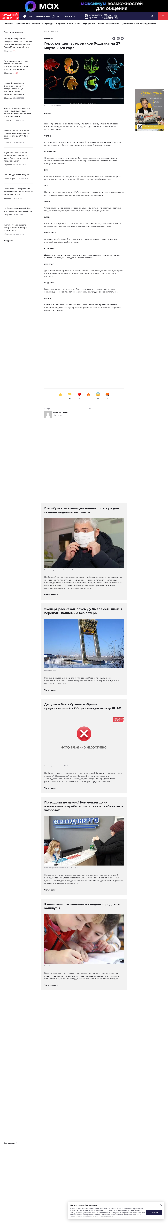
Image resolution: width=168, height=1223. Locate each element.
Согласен (154, 1212)
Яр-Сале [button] (68, 16)
